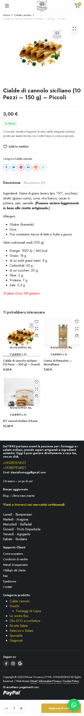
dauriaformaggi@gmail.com (28, 472)
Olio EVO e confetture (25, 620)
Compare (36, 336)
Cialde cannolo (22, 15)
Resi (5, 576)
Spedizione (9, 581)
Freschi (14, 606)
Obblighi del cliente (14, 570)
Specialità (16, 635)
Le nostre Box (19, 616)
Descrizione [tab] (12, 182)
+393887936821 (15, 467)
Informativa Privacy (50, 681)
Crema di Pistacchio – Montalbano (58, 362)
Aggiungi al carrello (61, 708)
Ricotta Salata (19, 625)
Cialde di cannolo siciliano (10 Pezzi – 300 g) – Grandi (21, 362)
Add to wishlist (18, 146)
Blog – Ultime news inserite (18, 496)
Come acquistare (13, 554)
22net (33, 681)
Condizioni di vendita (15, 559)
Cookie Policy (71, 681)
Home (6, 15)
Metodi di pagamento (15, 565)
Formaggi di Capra (28, 611)
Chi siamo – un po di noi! (18, 481)
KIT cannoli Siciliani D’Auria (20, 421)
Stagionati (16, 640)
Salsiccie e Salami (21, 630)
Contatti (7, 587)
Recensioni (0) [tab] (34, 182)
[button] (77, 6)
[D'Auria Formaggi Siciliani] (42, 5)
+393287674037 (15, 462)
